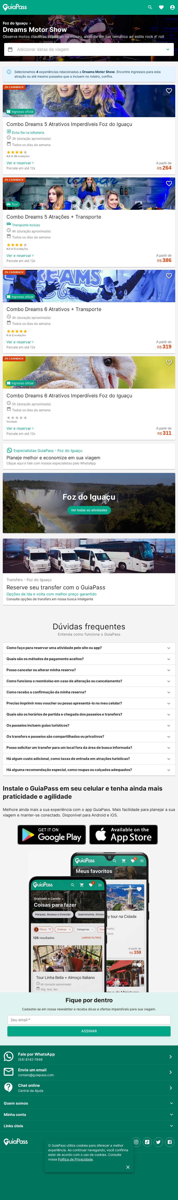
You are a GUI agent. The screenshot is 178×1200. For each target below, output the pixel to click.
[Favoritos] (161, 7)
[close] (128, 1167)
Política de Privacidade (75, 1159)
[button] (89, 648)
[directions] (168, 49)
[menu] (10, 49)
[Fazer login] (172, 7)
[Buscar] (150, 7)
